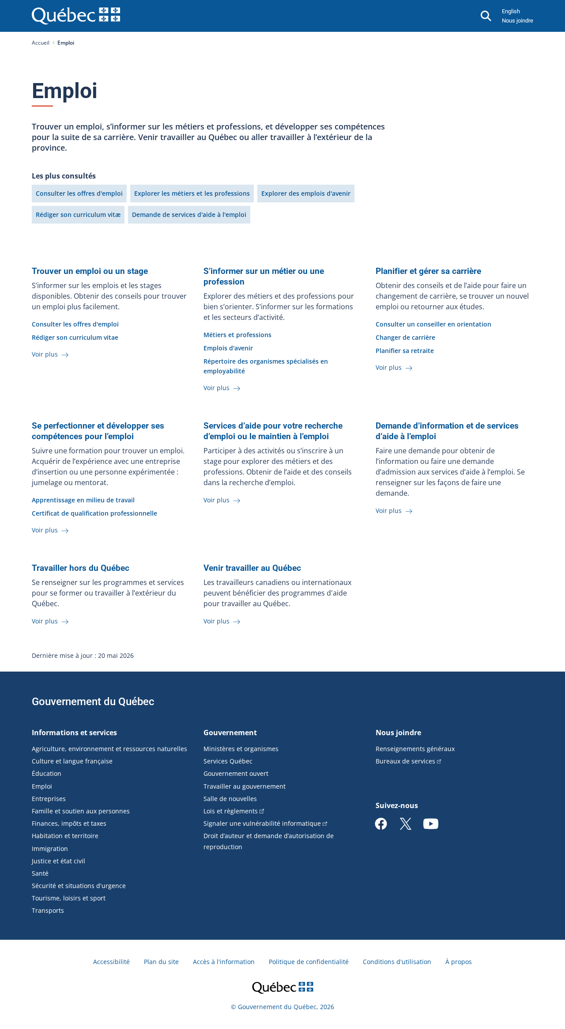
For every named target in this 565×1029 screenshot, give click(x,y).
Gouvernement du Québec (93, 701)
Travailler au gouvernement (244, 786)
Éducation (46, 773)
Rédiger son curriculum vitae (75, 337)
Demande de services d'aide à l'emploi (189, 214)
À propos (458, 961)
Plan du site (161, 961)
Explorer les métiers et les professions (192, 193)
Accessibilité (111, 961)
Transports (48, 910)
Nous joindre (517, 20)
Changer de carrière (405, 337)
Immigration (50, 848)
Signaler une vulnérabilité (262, 823)
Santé (40, 873)
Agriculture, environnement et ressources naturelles (109, 748)
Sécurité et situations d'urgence (79, 885)
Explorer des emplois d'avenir (305, 193)
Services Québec (227, 761)
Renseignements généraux (415, 748)
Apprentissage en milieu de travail (83, 500)
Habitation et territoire (65, 836)
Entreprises (49, 798)
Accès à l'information (224, 961)
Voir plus (46, 354)
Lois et (230, 811)
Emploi (42, 786)
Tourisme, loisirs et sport (68, 898)
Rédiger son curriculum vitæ (78, 214)
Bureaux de (405, 761)
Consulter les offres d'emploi (79, 193)
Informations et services (74, 732)
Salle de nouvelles (230, 798)
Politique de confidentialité (309, 961)
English (511, 11)
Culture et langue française (72, 761)
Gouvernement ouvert (235, 773)
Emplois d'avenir (228, 348)
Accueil (40, 42)
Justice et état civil (58, 861)
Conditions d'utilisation (397, 961)
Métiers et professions (237, 334)
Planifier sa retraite (405, 350)
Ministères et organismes (241, 748)
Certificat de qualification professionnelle (94, 513)
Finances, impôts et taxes (69, 823)
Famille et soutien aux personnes (81, 811)
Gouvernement (230, 732)
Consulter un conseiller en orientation (433, 324)
